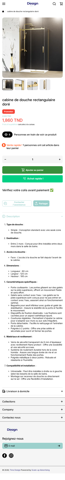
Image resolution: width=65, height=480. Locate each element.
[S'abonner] (59, 446)
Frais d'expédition (10, 124)
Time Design (15, 470)
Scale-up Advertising (41, 470)
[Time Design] (32, 3)
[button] (61, 3)
